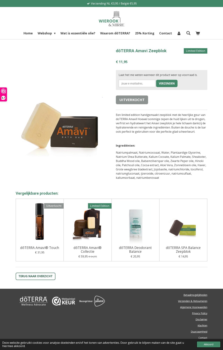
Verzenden (167, 83)
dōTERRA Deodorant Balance (135, 250)
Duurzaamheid (199, 331)
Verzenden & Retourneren (192, 301)
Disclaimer (201, 319)
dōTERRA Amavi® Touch (39, 248)
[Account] (179, 33)
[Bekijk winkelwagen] (197, 33)
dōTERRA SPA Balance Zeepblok (183, 250)
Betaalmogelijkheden (195, 295)
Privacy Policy (199, 313)
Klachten (202, 325)
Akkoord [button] (208, 344)
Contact (202, 337)
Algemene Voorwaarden (193, 307)
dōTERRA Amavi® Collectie (88, 250)
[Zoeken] (188, 33)
